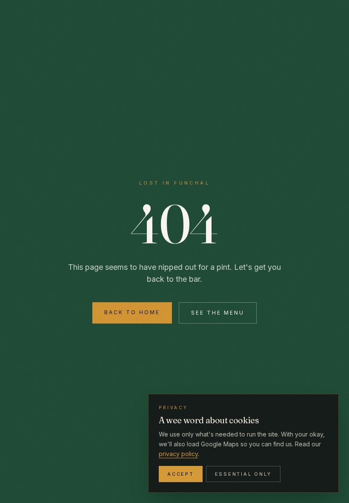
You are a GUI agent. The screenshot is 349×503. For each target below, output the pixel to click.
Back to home (132, 312)
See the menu (217, 312)
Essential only (243, 474)
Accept (180, 474)
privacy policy (178, 453)
